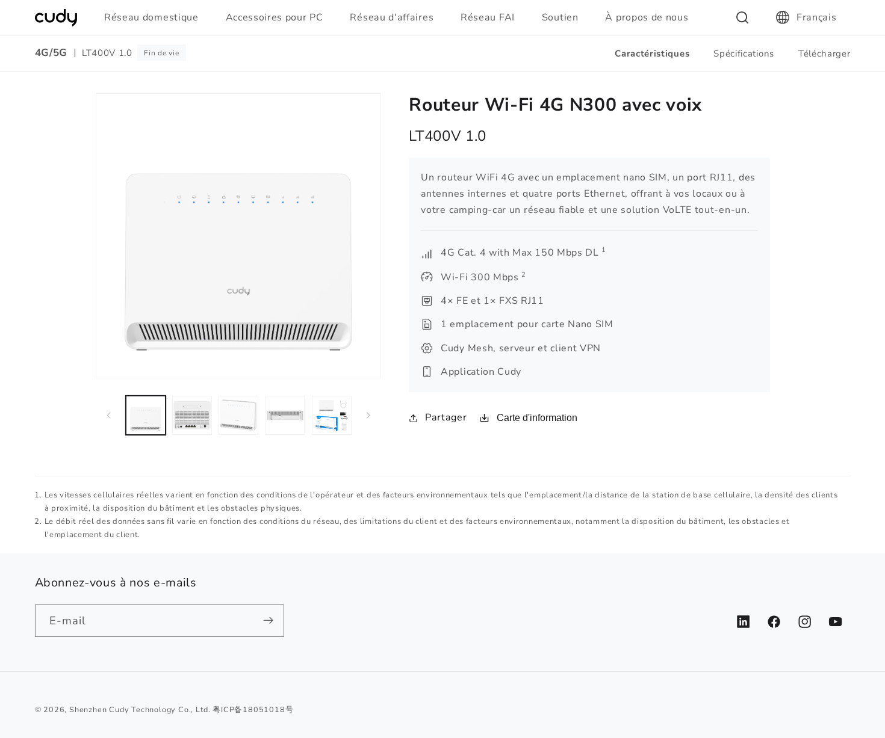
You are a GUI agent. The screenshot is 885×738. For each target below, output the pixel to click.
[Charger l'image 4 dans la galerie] (285, 415)
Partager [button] (446, 417)
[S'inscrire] (268, 620)
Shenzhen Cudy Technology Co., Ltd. (139, 709)
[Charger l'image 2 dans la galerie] (192, 415)
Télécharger (824, 54)
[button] (156, 17)
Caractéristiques (652, 54)
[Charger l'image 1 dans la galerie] (146, 415)
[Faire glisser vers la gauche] (109, 415)
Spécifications (743, 54)
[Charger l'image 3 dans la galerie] (238, 415)
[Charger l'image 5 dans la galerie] (332, 415)
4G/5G (51, 53)
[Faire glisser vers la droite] (368, 415)
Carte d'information (537, 417)
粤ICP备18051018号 (253, 709)
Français (816, 17)
